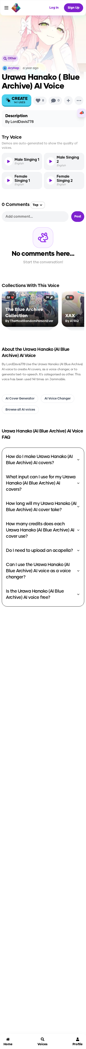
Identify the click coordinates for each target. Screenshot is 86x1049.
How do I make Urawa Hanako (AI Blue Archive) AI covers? (39, 459)
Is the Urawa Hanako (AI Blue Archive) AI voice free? (35, 594)
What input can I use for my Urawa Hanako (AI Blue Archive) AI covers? (41, 483)
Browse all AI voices (20, 409)
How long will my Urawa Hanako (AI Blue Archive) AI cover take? (41, 506)
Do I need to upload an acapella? (39, 550)
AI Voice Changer (58, 398)
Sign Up (73, 7)
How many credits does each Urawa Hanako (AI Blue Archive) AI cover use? (40, 530)
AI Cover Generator (20, 398)
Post (77, 216)
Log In (54, 7)
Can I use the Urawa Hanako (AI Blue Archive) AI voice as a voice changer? (38, 570)
